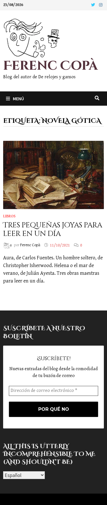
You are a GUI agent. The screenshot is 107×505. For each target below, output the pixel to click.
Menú (18, 98)
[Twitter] (94, 5)
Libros (9, 216)
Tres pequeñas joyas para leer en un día (52, 230)
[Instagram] (101, 5)
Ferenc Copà (50, 65)
